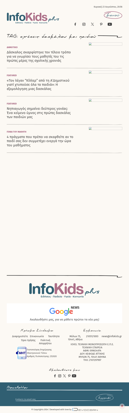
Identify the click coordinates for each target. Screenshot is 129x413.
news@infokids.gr (112, 336)
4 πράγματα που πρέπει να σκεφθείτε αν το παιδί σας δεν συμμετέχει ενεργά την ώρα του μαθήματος (40, 141)
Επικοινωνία (37, 336)
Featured (12, 75)
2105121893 (92, 336)
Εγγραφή (104, 398)
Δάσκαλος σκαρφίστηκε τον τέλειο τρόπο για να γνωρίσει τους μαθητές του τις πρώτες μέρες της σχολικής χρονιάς (39, 56)
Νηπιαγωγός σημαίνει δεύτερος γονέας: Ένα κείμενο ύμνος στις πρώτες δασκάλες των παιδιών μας (39, 113)
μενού (113, 15)
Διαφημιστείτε (20, 336)
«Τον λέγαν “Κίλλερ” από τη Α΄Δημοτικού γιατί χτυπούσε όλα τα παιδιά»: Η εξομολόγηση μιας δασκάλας (38, 85)
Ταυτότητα (53, 336)
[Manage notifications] (122, 406)
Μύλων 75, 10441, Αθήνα (75, 338)
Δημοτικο (12, 47)
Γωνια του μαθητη (16, 131)
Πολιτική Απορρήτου (45, 342)
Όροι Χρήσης (28, 340)
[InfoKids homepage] (33, 18)
